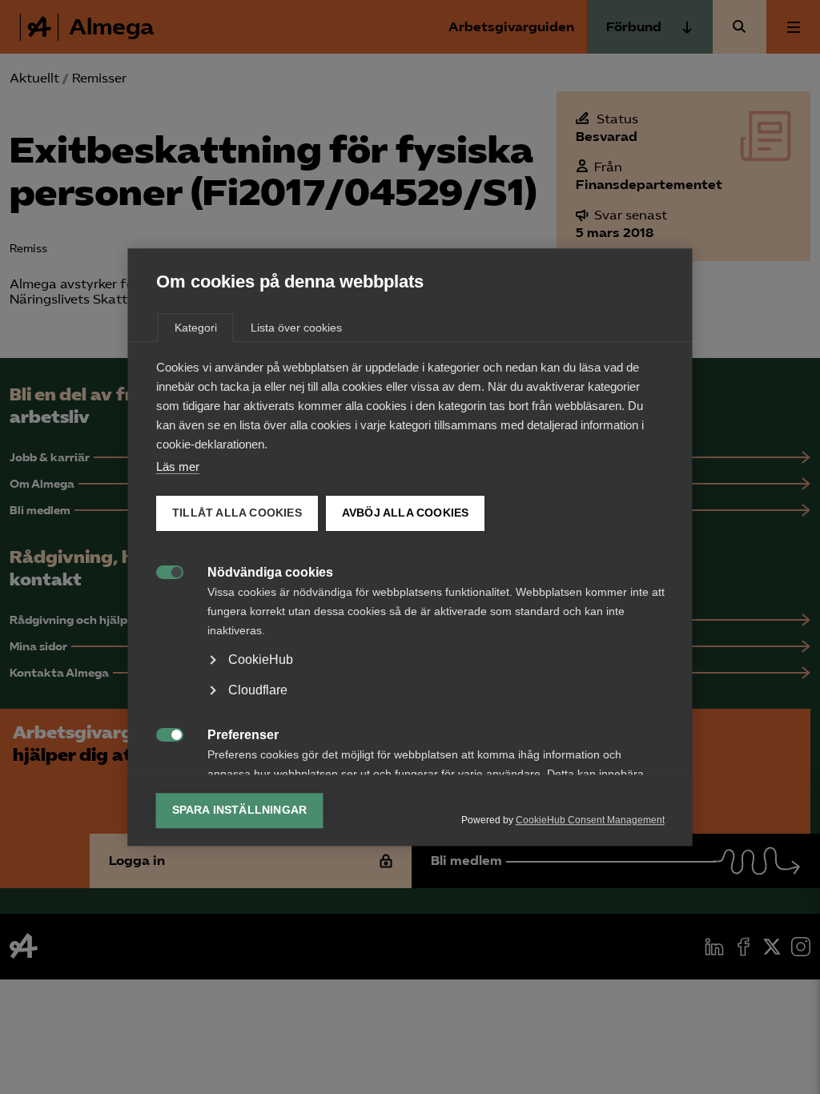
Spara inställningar (240, 810)
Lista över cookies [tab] (296, 327)
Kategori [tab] (196, 327)
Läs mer (177, 466)
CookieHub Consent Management (590, 820)
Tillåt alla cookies (237, 513)
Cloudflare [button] (257, 690)
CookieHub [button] (260, 659)
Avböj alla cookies (404, 513)
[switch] (161, 570)
